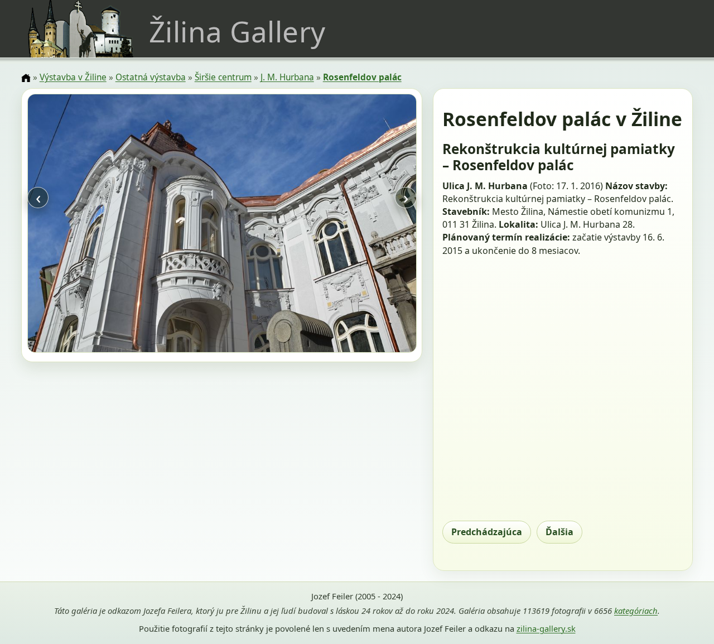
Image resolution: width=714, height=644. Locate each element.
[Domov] (25, 78)
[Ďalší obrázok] (358, 224)
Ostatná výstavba (150, 77)
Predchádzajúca (486, 532)
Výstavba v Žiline (73, 77)
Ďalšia (559, 532)
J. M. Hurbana (287, 77)
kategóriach (636, 610)
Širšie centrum (223, 77)
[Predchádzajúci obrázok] (85, 224)
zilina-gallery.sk (546, 628)
